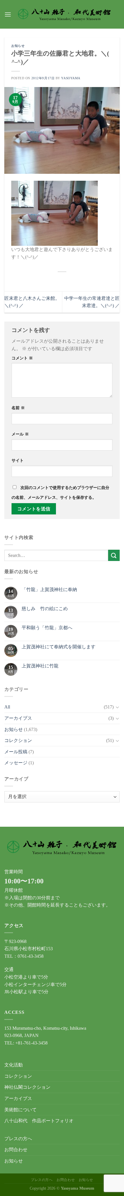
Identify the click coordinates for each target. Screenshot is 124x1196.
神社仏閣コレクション (27, 1087)
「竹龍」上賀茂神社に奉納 (49, 589)
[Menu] (7, 14)
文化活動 (13, 1064)
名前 (18, 407)
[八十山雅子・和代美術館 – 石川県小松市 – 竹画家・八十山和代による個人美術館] (64, 14)
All (7, 706)
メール (20, 434)
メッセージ (15, 762)
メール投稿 (15, 751)
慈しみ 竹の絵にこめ (45, 608)
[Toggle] (117, 707)
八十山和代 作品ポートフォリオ (39, 1120)
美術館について (20, 1109)
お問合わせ (15, 1149)
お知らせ (18, 45)
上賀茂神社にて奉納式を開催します (58, 646)
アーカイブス (18, 718)
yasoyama (70, 78)
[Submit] (114, 555)
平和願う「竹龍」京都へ (47, 627)
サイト (18, 460)
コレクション (18, 740)
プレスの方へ (18, 1138)
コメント (22, 358)
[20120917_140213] (54, 212)
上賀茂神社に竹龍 (40, 665)
